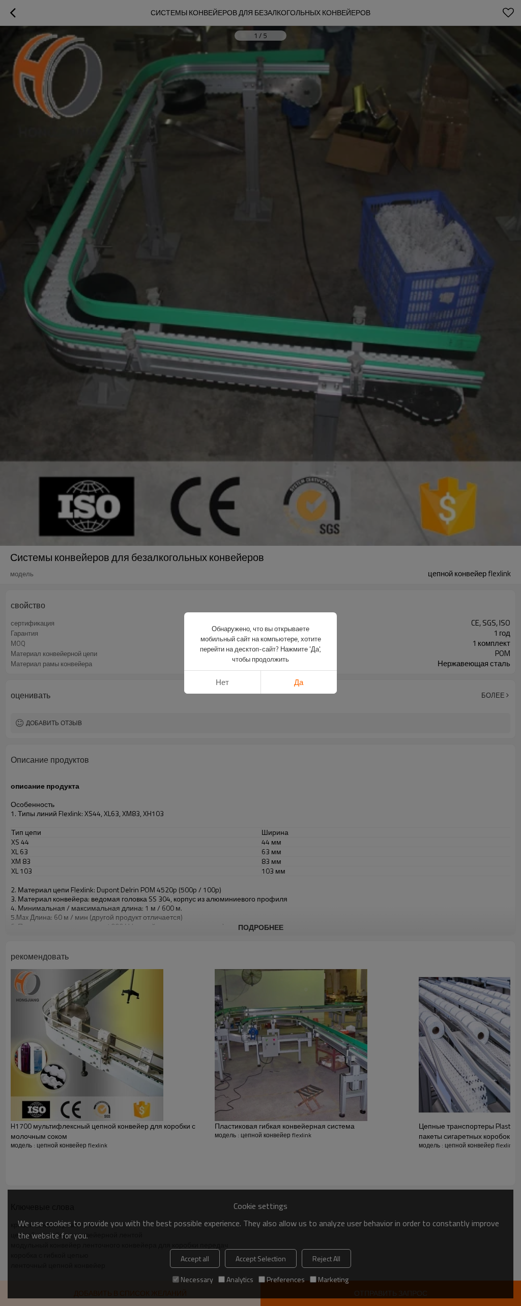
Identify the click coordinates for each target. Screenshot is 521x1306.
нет (222, 682)
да (298, 682)
